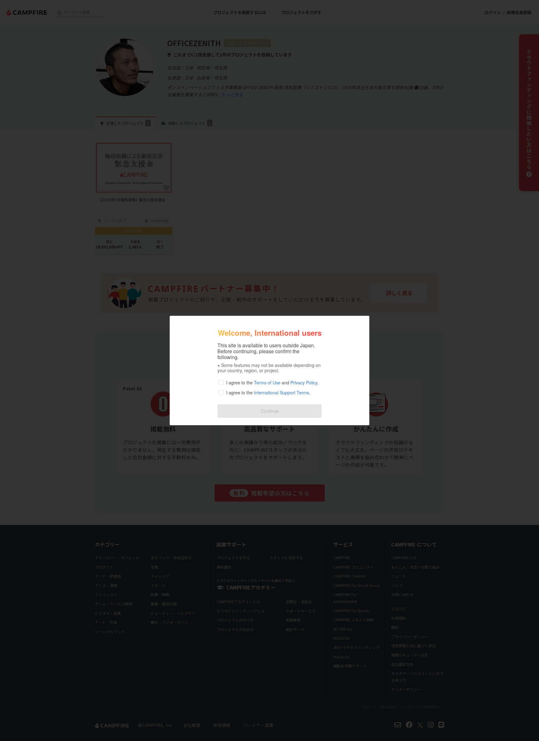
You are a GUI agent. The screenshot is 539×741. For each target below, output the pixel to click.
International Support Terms (281, 392)
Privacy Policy (303, 382)
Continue (270, 411)
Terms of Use (267, 382)
